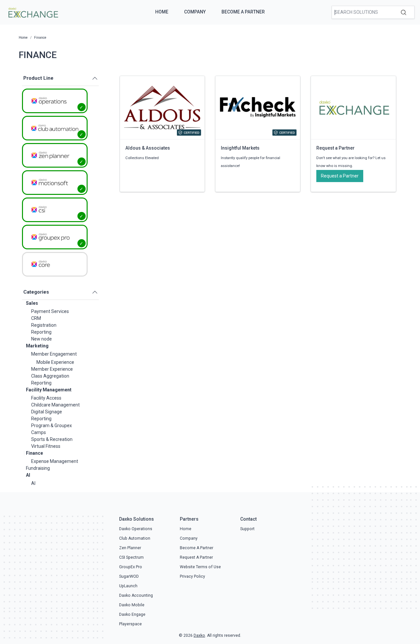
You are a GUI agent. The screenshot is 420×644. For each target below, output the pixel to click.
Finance (34, 453)
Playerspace (130, 624)
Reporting (41, 332)
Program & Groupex (51, 425)
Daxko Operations (135, 529)
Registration (43, 325)
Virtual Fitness (45, 446)
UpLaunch (128, 586)
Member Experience (52, 369)
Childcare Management (55, 404)
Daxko (199, 635)
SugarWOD (129, 576)
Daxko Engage (132, 614)
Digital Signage (46, 411)
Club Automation (134, 538)
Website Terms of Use (200, 567)
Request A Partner (196, 557)
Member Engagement (54, 354)
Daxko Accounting (136, 595)
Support (247, 529)
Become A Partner (243, 11)
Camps (38, 432)
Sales (32, 303)
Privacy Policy (192, 576)
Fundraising (38, 468)
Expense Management (54, 461)
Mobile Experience (55, 362)
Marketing (37, 345)
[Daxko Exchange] (33, 11)
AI (28, 475)
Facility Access (46, 398)
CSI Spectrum (131, 557)
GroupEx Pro (130, 567)
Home (161, 11)
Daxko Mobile (131, 605)
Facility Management (49, 389)
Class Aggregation (50, 376)
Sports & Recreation (52, 439)
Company (195, 11)
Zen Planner (130, 548)
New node (41, 339)
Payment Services (50, 311)
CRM (36, 318)
